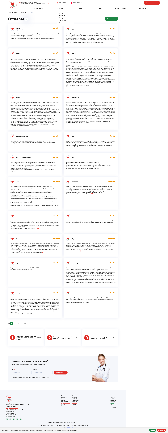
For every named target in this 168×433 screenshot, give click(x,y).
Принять (152, 430)
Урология (74, 401)
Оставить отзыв (111, 19)
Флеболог (74, 403)
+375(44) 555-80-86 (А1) (12, 406)
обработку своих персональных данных (40, 377)
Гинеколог (63, 404)
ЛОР (62, 406)
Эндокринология (65, 403)
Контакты (142, 8)
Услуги (63, 396)
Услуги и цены (38, 8)
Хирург (74, 404)
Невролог (74, 396)
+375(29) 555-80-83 (77, 3)
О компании (61, 8)
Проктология (64, 401)
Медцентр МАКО (12, 12)
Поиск (140, 3)
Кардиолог (63, 400)
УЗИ (62, 398)
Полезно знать (120, 8)
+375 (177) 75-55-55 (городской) (14, 410)
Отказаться (161, 430)
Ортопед (74, 397)
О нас (61, 13)
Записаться (152, 3)
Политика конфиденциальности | (57, 422)
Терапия (74, 398)
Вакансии (62, 15)
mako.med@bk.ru (10, 411)
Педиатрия (64, 397)
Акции (99, 8)
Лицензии (62, 20)
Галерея (62, 18)
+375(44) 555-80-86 (63, 3)
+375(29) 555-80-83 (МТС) (12, 408)
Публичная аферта (71, 422)
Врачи (81, 8)
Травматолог (75, 400)
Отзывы (62, 23)
